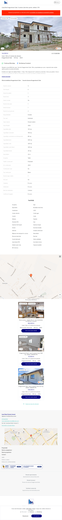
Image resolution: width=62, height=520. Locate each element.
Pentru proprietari (6, 452)
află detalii (29, 508)
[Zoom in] (60, 295)
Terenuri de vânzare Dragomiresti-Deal (31, 482)
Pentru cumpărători (7, 450)
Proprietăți (4, 448)
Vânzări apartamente (31, 474)
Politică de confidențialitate (8, 462)
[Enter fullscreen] (60, 256)
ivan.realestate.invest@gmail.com (10, 421)
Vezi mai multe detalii (31, 330)
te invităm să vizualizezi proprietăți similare (42, 12)
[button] (2, 33)
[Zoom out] (60, 297)
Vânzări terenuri (31, 480)
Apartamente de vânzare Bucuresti (31, 476)
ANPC (3, 457)
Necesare (24, 512)
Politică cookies (5, 459)
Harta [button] (59, 48)
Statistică (32, 512)
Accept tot (36, 516)
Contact (4, 454)
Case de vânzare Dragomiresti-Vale (31, 80)
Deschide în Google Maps (8, 425)
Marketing (39, 512)
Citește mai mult (6, 76)
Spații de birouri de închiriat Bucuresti (31, 490)
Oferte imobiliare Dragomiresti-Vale (11, 80)
